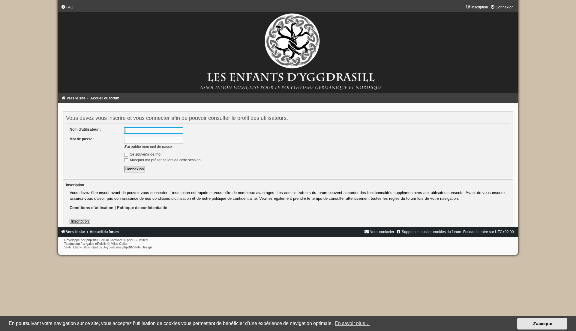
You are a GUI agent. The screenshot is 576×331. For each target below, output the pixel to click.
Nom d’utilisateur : (85, 129)
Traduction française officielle (85, 243)
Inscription (80, 221)
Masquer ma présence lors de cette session (165, 160)
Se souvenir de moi (145, 154)
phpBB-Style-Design (137, 247)
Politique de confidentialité (142, 207)
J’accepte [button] (542, 323)
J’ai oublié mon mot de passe (148, 146)
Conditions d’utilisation (91, 207)
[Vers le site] (288, 49)
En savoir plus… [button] (352, 323)
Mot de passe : (82, 139)
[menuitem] (67, 7)
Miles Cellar (119, 243)
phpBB (91, 240)
